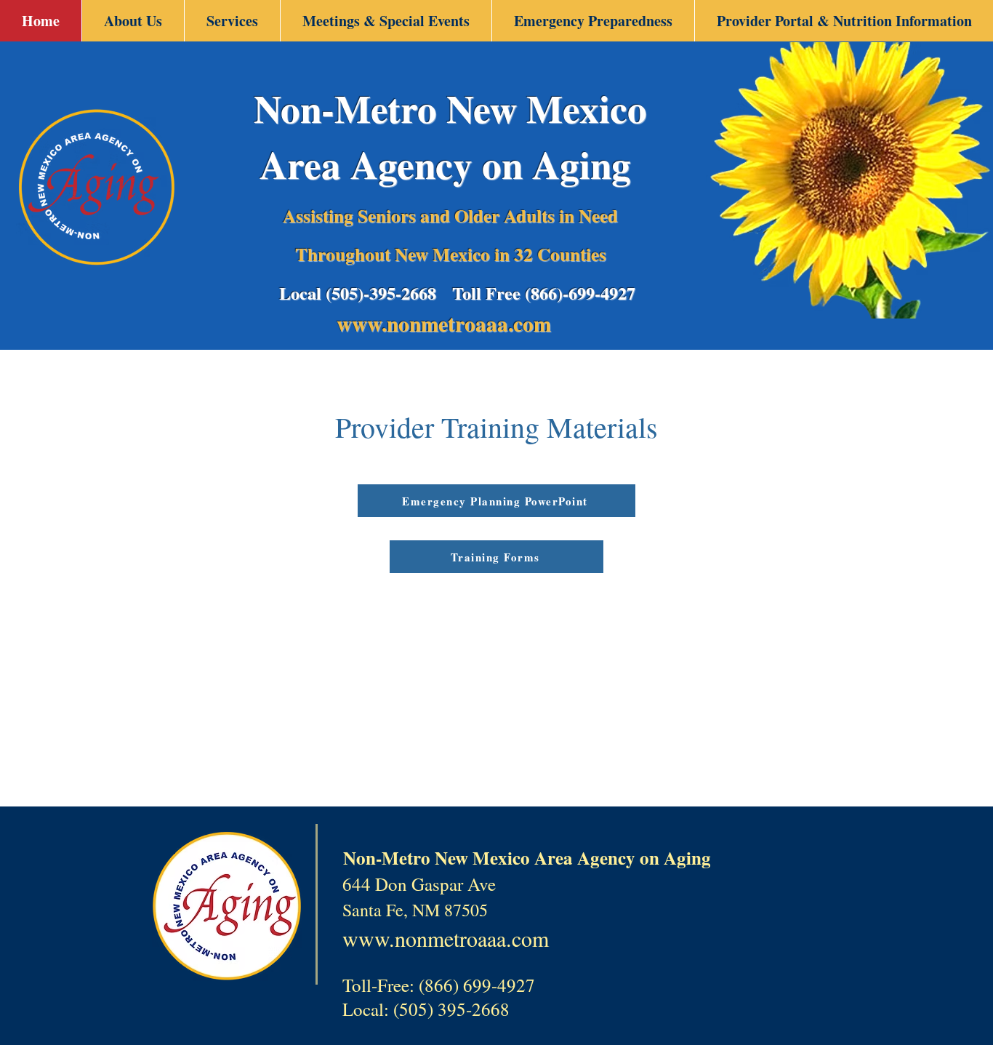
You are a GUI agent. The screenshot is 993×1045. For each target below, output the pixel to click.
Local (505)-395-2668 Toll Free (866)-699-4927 (457, 292)
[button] (132, 20)
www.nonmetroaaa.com (447, 323)
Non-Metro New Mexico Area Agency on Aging (450, 136)
